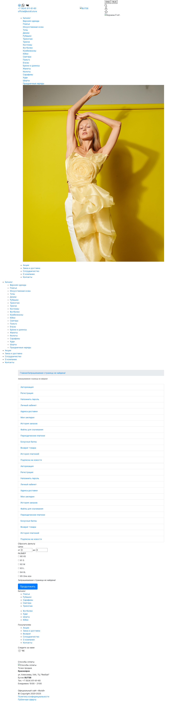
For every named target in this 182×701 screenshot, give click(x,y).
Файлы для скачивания (32, 429)
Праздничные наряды (33, 83)
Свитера (27, 56)
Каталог (27, 18)
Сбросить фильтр (26, 543)
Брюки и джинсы (31, 65)
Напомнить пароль (30, 399)
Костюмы (27, 45)
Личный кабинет (29, 405)
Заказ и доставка (31, 268)
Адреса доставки (29, 411)
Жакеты (27, 68)
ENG (108, 2)
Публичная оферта (27, 699)
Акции (26, 265)
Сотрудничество (31, 271)
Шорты (26, 80)
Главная (24, 373)
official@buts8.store (27, 11)
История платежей (30, 454)
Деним (26, 33)
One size (27, 576)
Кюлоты (27, 71)
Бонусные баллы (29, 441)
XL (24, 572)
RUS (114, 2)
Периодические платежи (33, 435)
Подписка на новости (31, 460)
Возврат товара (28, 448)
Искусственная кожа (33, 27)
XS (24, 556)
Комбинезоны (29, 50)
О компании (29, 274)
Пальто (26, 59)
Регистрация (27, 393)
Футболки (28, 48)
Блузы (26, 62)
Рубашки (27, 36)
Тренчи (26, 42)
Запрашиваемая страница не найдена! (46, 373)
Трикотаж (28, 39)
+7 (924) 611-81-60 (27, 8)
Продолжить (27, 586)
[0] (106, 11)
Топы (25, 30)
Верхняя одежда (31, 21)
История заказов (29, 423)
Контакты (27, 277)
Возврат (27, 633)
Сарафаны (28, 74)
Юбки (25, 53)
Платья (26, 24)
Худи (25, 77)
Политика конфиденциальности (33, 696)
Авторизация (27, 387)
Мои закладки (27, 417)
